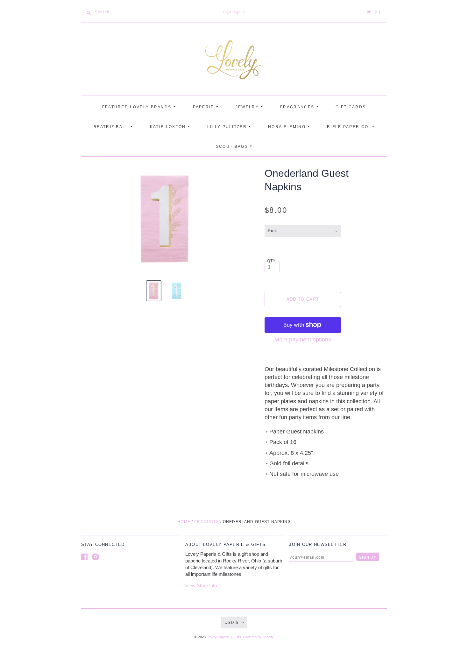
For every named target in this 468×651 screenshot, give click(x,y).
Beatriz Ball (112, 127)
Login (227, 12)
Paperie (204, 107)
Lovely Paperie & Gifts (224, 637)
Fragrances (298, 107)
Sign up (239, 12)
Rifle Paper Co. (349, 127)
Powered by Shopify (258, 637)
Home (183, 522)
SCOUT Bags (233, 146)
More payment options (302, 339)
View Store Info (201, 585)
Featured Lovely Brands (137, 107)
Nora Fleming (287, 127)
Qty (271, 261)
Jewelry (248, 107)
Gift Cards (351, 107)
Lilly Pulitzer (228, 127)
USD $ (231, 622)
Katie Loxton (169, 127)
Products (206, 522)
